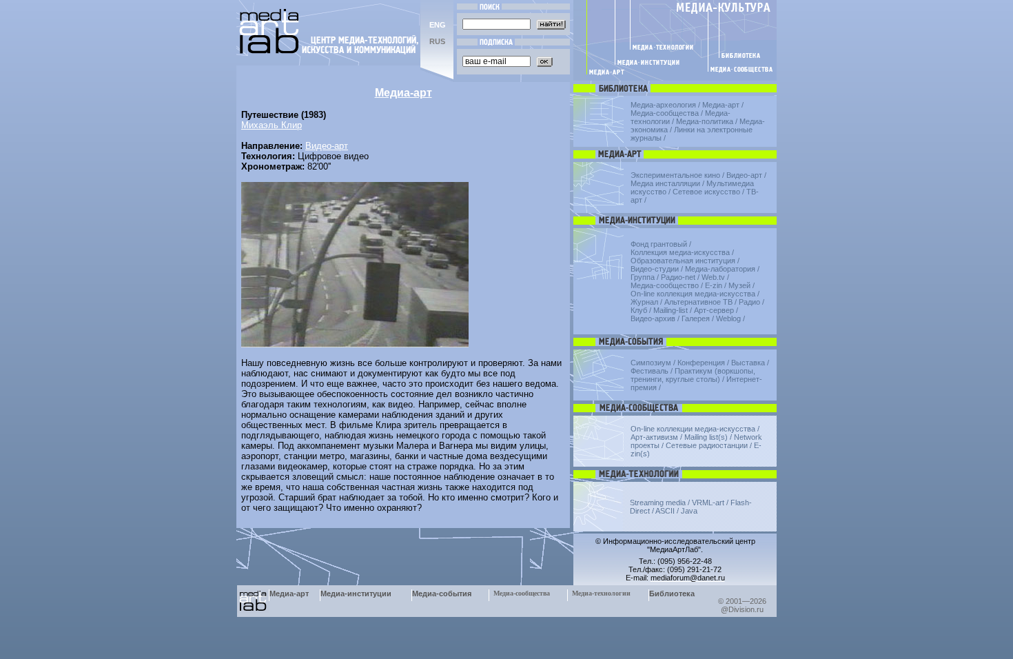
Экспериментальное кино (675, 175)
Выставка (748, 362)
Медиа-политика (704, 121)
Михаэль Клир (271, 125)
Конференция (701, 362)
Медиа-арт (720, 105)
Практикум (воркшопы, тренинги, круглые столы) (693, 375)
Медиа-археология (663, 105)
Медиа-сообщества (665, 113)
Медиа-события (441, 593)
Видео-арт (326, 146)
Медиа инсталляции (665, 183)
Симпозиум (651, 362)
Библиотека (672, 593)
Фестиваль (649, 371)
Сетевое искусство (706, 191)
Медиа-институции (355, 593)
